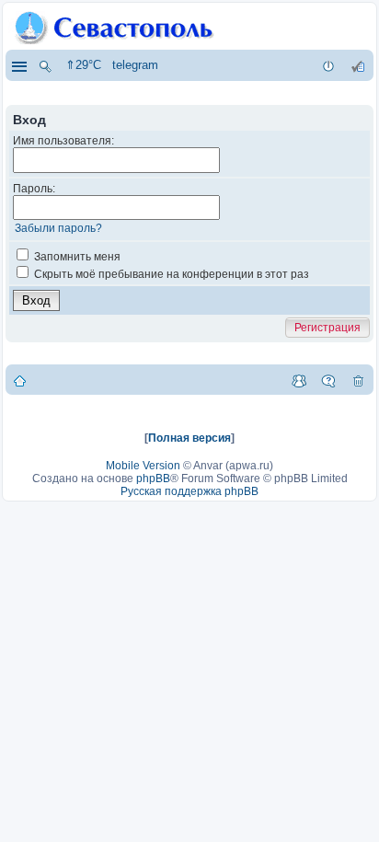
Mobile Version (143, 465)
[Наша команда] (299, 380)
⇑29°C (83, 65)
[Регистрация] (358, 65)
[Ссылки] (18, 65)
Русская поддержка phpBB (189, 491)
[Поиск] (45, 65)
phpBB (153, 478)
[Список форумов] (19, 380)
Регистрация (327, 327)
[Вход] (328, 65)
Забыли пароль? (58, 228)
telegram (135, 65)
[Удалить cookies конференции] (358, 380)
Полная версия (189, 438)
